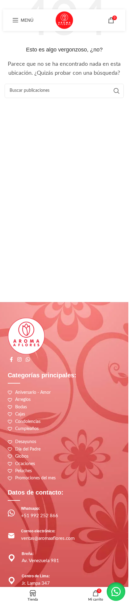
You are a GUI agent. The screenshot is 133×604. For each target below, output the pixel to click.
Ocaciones (25, 464)
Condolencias (28, 422)
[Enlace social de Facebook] (11, 359)
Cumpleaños (27, 429)
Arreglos (23, 399)
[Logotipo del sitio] (64, 19)
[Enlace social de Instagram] (19, 359)
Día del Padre (28, 449)
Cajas (20, 414)
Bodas (21, 407)
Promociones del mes (35, 478)
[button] (116, 591)
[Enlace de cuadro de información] (64, 513)
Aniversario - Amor (33, 392)
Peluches (23, 471)
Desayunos (25, 442)
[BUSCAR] (116, 91)
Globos (21, 456)
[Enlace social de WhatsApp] (28, 359)
